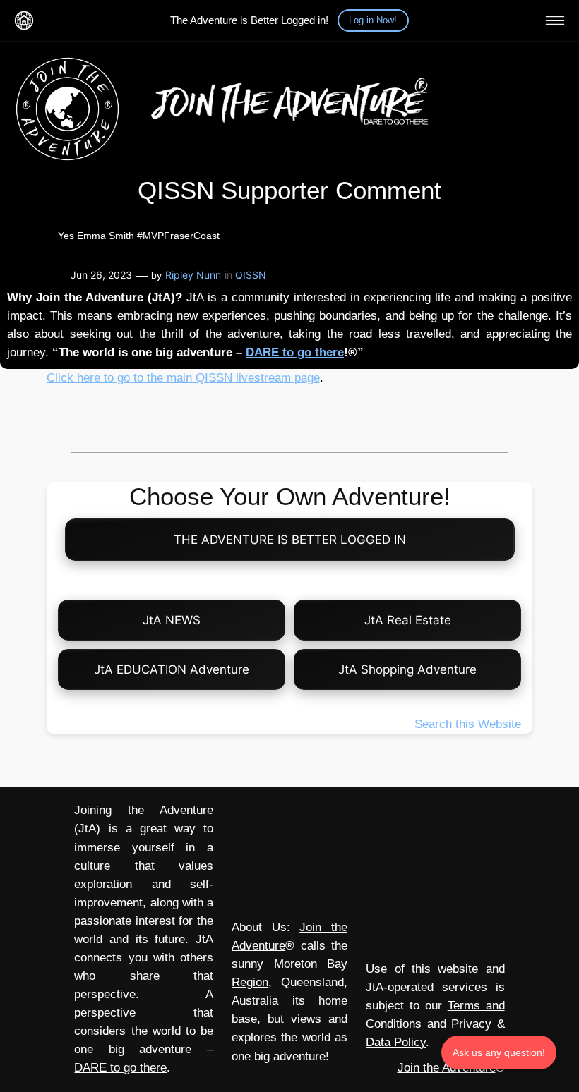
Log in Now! (373, 20)
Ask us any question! (499, 1052)
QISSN (250, 275)
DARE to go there (295, 352)
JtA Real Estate (407, 620)
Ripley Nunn (193, 275)
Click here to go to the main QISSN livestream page (183, 377)
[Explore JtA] (555, 20)
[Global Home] (24, 20)
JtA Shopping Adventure (407, 669)
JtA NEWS (172, 620)
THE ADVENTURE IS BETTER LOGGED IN (290, 540)
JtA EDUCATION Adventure (171, 669)
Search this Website (467, 724)
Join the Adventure (447, 1067)
